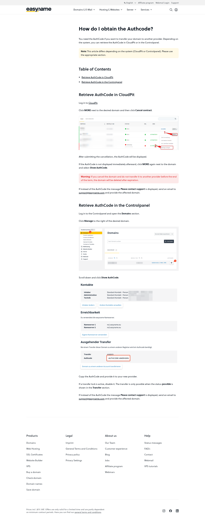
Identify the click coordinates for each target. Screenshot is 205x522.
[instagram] (163, 510)
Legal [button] (69, 435)
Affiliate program (146, 2)
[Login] (176, 9)
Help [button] (147, 435)
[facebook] (170, 510)
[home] (38, 10)
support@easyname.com (92, 192)
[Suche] (171, 9)
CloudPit (93, 102)
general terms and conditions (87, 512)
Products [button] (32, 435)
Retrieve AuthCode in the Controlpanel (102, 81)
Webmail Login (162, 2)
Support (175, 2)
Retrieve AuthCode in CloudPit (97, 77)
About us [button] (111, 435)
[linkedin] (177, 510)
